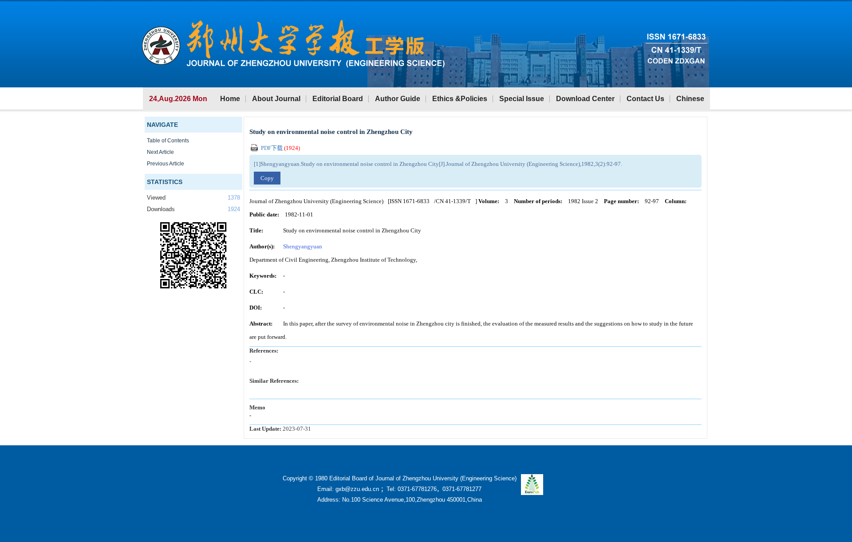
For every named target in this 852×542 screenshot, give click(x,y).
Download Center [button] (585, 98)
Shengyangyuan (302, 246)
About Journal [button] (276, 98)
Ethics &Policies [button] (459, 98)
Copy (267, 178)
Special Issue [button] (521, 98)
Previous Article (165, 164)
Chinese (690, 98)
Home (230, 98)
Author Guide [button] (397, 98)
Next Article (160, 152)
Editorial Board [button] (337, 98)
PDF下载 (280, 148)
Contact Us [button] (645, 98)
